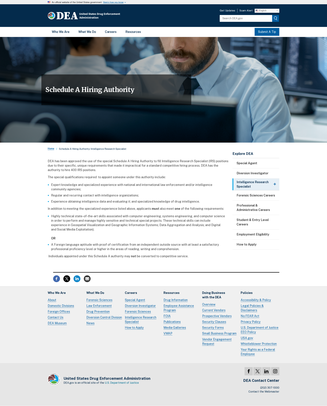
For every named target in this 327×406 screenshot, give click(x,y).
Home (51, 148)
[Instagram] (275, 371)
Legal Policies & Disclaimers (252, 308)
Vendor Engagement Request (217, 342)
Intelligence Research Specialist (140, 320)
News (90, 323)
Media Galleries (175, 327)
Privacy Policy (251, 322)
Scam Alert (246, 10)
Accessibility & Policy (256, 300)
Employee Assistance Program (179, 308)
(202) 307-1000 (269, 387)
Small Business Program (219, 333)
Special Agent (247, 163)
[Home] (94, 15)
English (262, 10)
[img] (275, 18)
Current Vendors (213, 310)
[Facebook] (249, 371)
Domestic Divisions (61, 306)
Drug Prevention (98, 311)
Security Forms (213, 327)
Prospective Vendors (217, 316)
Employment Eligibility (253, 234)
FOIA (167, 316)
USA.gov (247, 338)
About (52, 300)
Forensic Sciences (99, 300)
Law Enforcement (99, 306)
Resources (133, 32)
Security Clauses (214, 322)
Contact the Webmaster (263, 391)
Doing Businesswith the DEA (213, 295)
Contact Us (55, 317)
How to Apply (246, 244)
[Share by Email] (87, 278)
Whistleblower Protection (259, 344)
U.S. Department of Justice (122, 382)
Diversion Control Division (104, 317)
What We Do (87, 32)
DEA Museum (57, 323)
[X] (257, 371)
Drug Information (176, 300)
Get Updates (227, 10)
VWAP (168, 333)
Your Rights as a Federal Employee (258, 352)
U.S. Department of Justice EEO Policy (259, 330)
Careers (110, 32)
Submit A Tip (267, 32)
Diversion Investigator (252, 173)
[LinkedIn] (266, 371)
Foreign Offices (59, 311)
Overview (208, 304)
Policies (247, 293)
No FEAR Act (250, 316)
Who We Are (60, 32)
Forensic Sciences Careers (256, 195)
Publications (172, 322)
